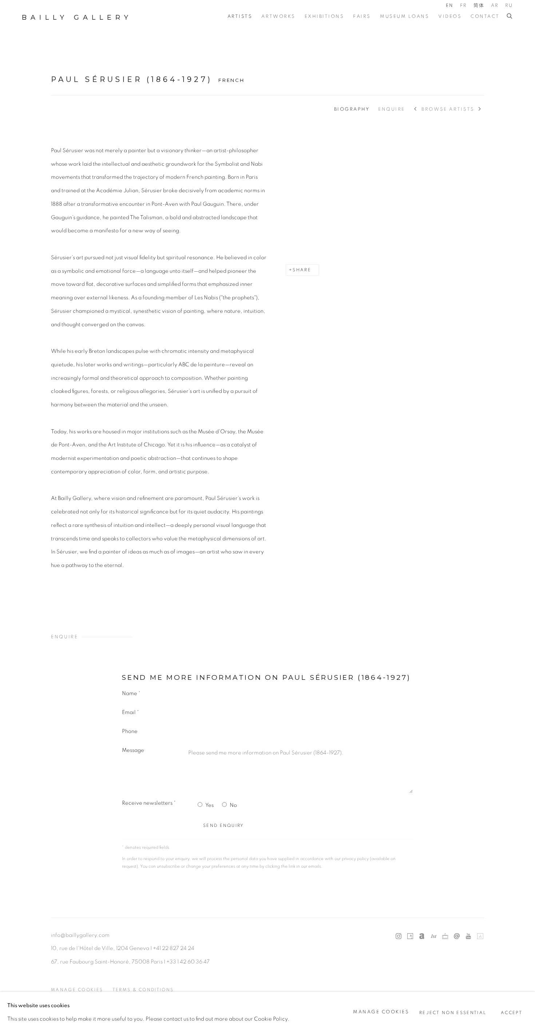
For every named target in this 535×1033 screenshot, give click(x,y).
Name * (131, 693)
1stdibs (433, 936)
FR (463, 5)
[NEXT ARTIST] (480, 109)
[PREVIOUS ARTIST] (416, 109)
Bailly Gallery (77, 17)
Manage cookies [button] (77, 990)
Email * (130, 712)
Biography (352, 109)
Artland (480, 936)
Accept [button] (511, 1012)
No (233, 805)
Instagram (398, 936)
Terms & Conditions (143, 990)
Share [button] (302, 270)
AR (495, 5)
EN (450, 5)
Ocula (445, 936)
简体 (479, 5)
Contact (485, 16)
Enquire (391, 109)
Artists (240, 16)
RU (509, 5)
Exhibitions (324, 16)
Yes (209, 805)
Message (133, 750)
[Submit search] (510, 16)
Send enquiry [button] (223, 826)
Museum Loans (404, 16)
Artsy (410, 936)
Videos (449, 16)
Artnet (421, 936)
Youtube (468, 936)
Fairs (362, 16)
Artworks (278, 16)
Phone (130, 731)
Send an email (456, 936)
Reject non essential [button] (452, 1012)
